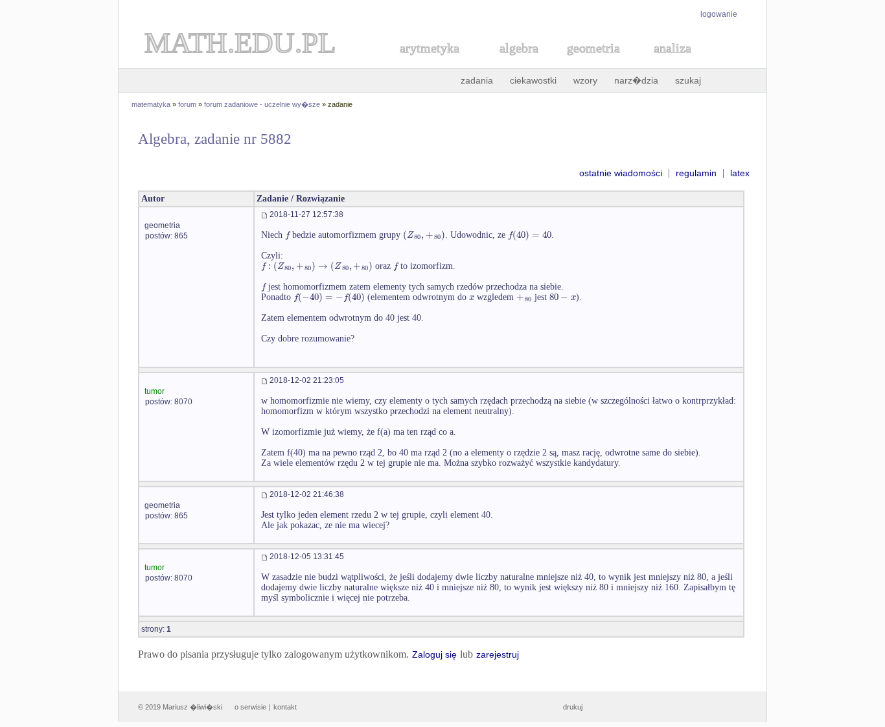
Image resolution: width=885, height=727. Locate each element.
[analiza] (673, 62)
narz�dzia (636, 80)
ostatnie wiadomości (620, 173)
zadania (477, 80)
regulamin (696, 173)
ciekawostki (533, 80)
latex (740, 173)
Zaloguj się (434, 654)
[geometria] (589, 62)
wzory (585, 80)
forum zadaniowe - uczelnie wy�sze (262, 104)
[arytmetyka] (428, 62)
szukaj (688, 80)
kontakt (285, 707)
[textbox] (287, 235)
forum (187, 104)
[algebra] (512, 62)
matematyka (151, 104)
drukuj (572, 707)
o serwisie (250, 707)
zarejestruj (497, 654)
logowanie (718, 14)
